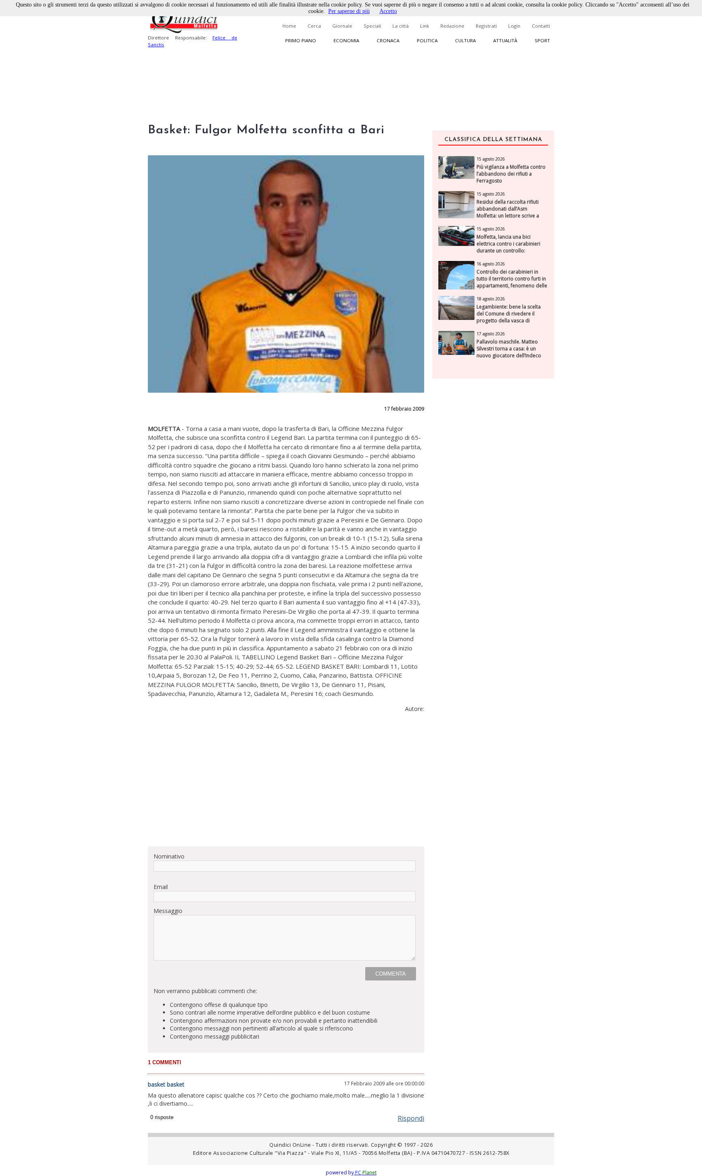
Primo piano (300, 40)
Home (289, 26)
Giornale (342, 26)
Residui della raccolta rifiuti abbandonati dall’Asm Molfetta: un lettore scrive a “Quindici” (508, 212)
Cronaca (388, 40)
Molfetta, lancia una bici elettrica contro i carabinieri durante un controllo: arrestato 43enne (508, 247)
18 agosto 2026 (491, 299)
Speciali (372, 26)
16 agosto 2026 (491, 264)
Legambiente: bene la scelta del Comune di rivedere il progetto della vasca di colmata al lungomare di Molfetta (509, 320)
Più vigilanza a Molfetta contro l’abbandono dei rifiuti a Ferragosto (511, 174)
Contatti (541, 26)
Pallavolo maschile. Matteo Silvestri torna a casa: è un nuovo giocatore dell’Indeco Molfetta (509, 352)
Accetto (388, 11)
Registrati (486, 26)
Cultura (465, 40)
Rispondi (411, 1118)
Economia (346, 40)
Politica (427, 40)
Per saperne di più (349, 11)
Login (514, 26)
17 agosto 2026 (491, 334)
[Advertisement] (286, 783)
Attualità (505, 40)
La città (400, 26)
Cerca (314, 26)
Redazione (452, 26)
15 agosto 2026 (491, 159)
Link (424, 26)
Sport (542, 40)
